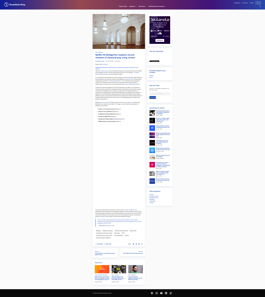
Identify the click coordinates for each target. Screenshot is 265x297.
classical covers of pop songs (121, 230)
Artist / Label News (99, 52)
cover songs (116, 233)
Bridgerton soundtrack (108, 230)
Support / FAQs (123, 6)
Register (258, 2)
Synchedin (152, 199)
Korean (151, 77)
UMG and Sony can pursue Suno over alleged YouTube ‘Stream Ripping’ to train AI (102, 278)
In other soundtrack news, (131, 209)
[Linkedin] (139, 244)
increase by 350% (128, 79)
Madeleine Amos (100, 61)
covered (123, 104)
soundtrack (128, 102)
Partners (251, 2)
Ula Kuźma (105, 64)
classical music (104, 71)
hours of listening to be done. (133, 84)
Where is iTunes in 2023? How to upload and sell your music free (162, 173)
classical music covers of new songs (104, 233)
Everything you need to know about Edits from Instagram (162, 142)
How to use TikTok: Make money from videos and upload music (162, 120)
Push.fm (151, 194)
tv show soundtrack (118, 235)
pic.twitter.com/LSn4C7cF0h (104, 223)
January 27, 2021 (110, 225)
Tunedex (151, 202)
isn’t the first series (105, 102)
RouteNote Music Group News (156, 6)
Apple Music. (118, 80)
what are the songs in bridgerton (103, 237)
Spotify (111, 80)
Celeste (117, 119)
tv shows (127, 235)
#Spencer (127, 219)
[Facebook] (133, 244)
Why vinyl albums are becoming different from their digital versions (118, 278)
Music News (142, 6)
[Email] (141, 244)
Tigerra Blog (152, 201)
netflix (123, 233)
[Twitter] (136, 244)
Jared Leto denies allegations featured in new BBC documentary (135, 278)
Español (151, 75)
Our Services (245, 2)
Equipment (132, 6)
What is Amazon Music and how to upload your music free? (163, 134)
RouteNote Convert (154, 196)
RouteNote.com (237, 2)
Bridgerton (98, 230)
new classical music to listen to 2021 (104, 235)
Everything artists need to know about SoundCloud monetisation (163, 112)
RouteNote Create (153, 197)
